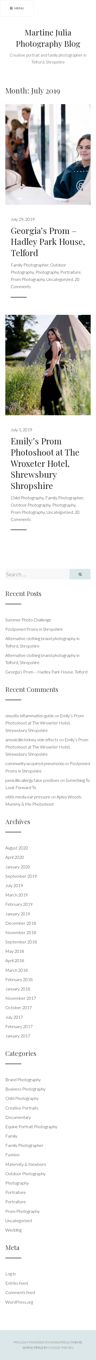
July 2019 (14, 885)
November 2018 (20, 932)
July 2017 (14, 1017)
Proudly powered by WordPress (41, 1342)
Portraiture (70, 272)
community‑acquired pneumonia (34, 763)
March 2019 (16, 894)
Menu (19, 8)
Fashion (12, 1154)
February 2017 (19, 1026)
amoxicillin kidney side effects (31, 739)
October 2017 (18, 1007)
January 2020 (17, 866)
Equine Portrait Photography (31, 1126)
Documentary (18, 1117)
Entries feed (16, 1282)
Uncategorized (59, 279)
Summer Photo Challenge (28, 619)
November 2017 (20, 998)
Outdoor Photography (31, 504)
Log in (10, 1273)
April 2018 (14, 960)
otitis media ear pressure (27, 796)
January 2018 (17, 988)
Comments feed (20, 1292)
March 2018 (16, 970)
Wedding (13, 1229)
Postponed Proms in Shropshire (34, 629)
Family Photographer (30, 264)
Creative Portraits (21, 1107)
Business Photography (25, 1088)
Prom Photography (28, 279)
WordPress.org (19, 1301)
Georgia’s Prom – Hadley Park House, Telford (48, 241)
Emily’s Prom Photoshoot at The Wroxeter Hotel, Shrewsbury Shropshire (45, 463)
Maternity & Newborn (25, 1164)
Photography (47, 272)
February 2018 (19, 979)
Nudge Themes (60, 1348)
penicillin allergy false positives (32, 780)
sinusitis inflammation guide (29, 715)
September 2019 (21, 876)
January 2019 (17, 913)
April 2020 (14, 857)
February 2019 (19, 904)
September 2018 (21, 941)
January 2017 (17, 1035)
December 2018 (20, 923)
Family (11, 1135)
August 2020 (16, 847)
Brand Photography (23, 1079)
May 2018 (14, 951)
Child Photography (27, 497)
